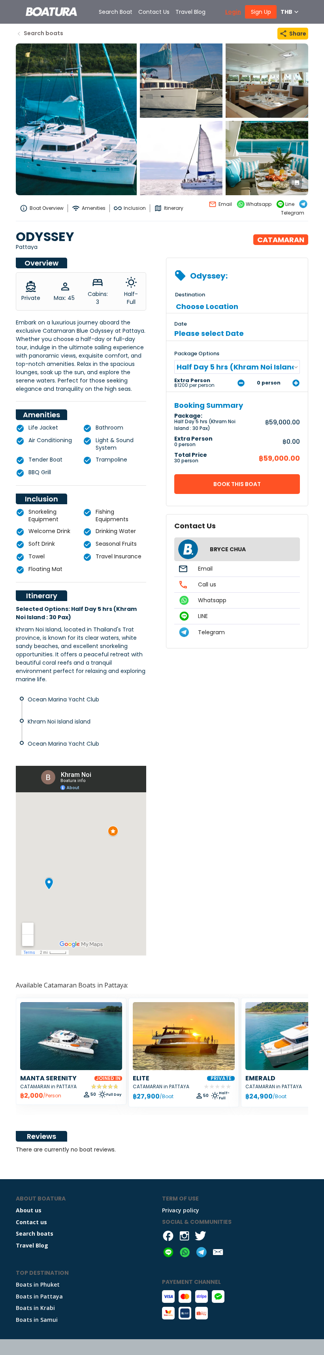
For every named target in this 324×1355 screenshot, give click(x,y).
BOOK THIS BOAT (237, 484)
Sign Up (261, 12)
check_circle (20, 428)
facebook (168, 1236)
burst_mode (296, 183)
